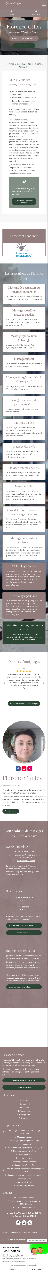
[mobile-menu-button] (44, 4)
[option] (24, 250)
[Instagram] (29, 768)
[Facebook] (18, 768)
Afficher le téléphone (26, 860)
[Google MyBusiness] (24, 768)
